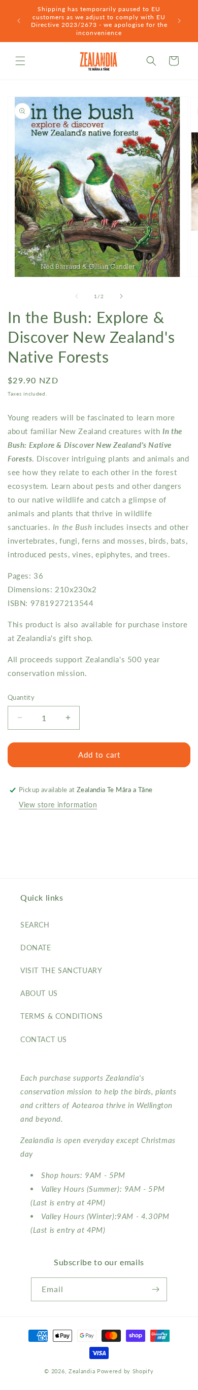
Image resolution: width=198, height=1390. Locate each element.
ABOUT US (39, 993)
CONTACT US (43, 1039)
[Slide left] (76, 296)
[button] (20, 61)
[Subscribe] (155, 1289)
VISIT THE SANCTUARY (61, 970)
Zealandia (82, 1371)
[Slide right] (121, 296)
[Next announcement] (179, 21)
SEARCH (35, 924)
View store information (58, 804)
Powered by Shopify (125, 1371)
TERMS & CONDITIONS (61, 1016)
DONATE (35, 947)
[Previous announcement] (19, 21)
